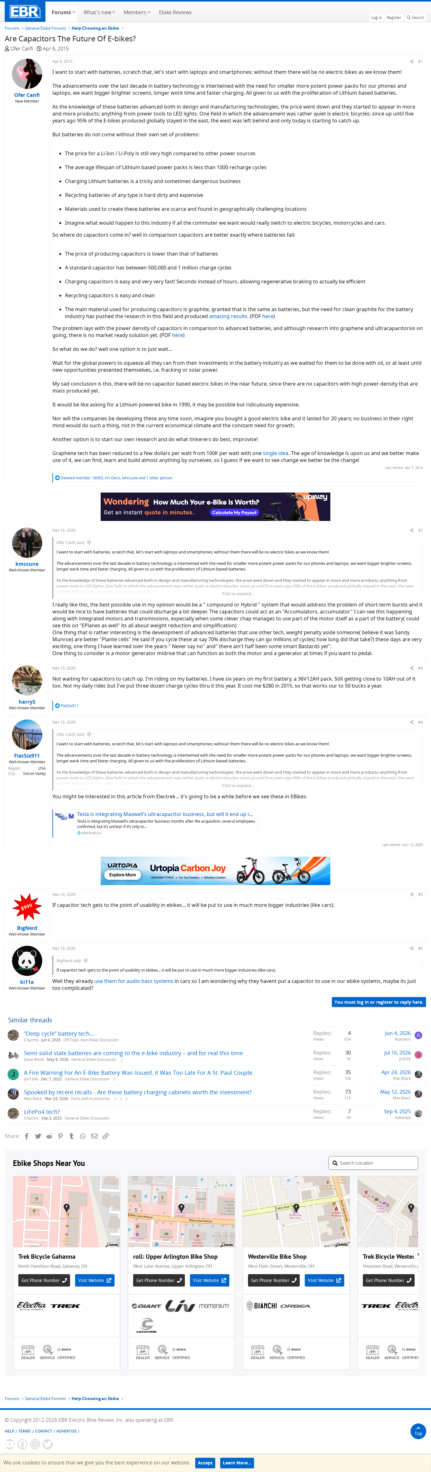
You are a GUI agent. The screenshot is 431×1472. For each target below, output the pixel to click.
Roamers (403, 1039)
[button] (74, 11)
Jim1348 (31, 1079)
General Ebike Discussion (93, 1059)
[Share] (412, 61)
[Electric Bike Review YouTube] (10, 1444)
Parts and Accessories (90, 1098)
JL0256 (405, 1058)
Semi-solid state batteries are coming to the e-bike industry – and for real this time (133, 1053)
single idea (275, 453)
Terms (24, 1431)
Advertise (66, 1431)
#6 (420, 948)
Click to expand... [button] (238, 593)
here (267, 316)
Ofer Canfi (21, 48)
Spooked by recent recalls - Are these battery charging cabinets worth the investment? (138, 1092)
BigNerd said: (68, 960)
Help (9, 1431)
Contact (43, 1431)
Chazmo (31, 1040)
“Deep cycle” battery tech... (59, 1033)
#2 (420, 530)
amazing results (228, 316)
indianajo (403, 1117)
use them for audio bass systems (133, 981)
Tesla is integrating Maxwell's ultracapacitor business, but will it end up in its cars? (175, 814)
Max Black (402, 1078)
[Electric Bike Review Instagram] (35, 1444)
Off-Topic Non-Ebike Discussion (90, 1040)
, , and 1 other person (116, 478)
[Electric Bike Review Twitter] (48, 1444)
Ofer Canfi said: (70, 542)
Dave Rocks (34, 1059)
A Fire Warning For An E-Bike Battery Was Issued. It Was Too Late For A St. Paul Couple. (139, 1072)
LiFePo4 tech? (42, 1111)
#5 (420, 894)
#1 (420, 61)
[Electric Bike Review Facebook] (22, 1444)
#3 (420, 668)
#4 (420, 722)
